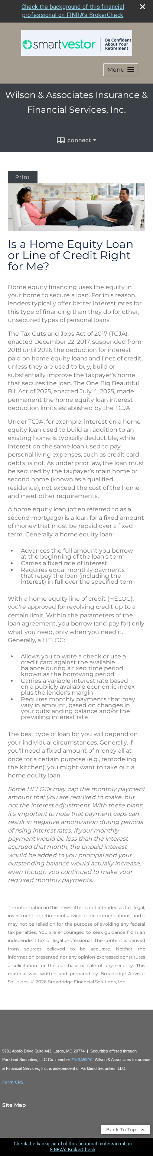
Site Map (14, 1105)
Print (22, 177)
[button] (120, 69)
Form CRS (12, 1082)
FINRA (77, 1059)
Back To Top (122, 1129)
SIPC (88, 1059)
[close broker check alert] (143, 7)
